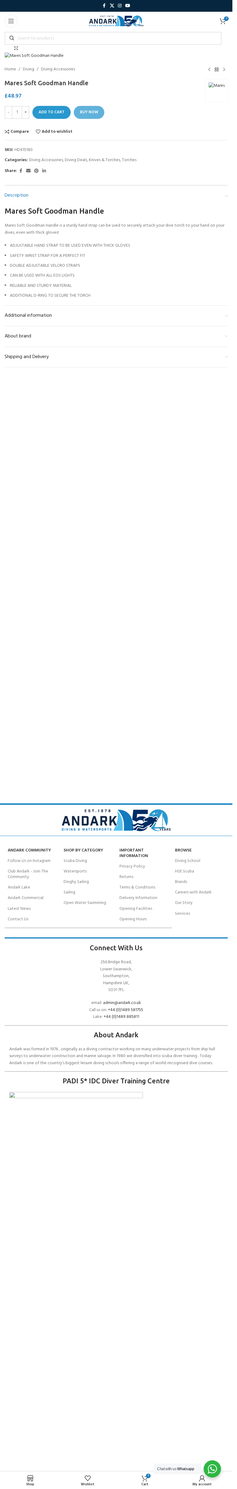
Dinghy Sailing (76, 881)
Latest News (19, 908)
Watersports (75, 871)
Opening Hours (133, 919)
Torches (129, 160)
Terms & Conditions (137, 887)
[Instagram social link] (119, 6)
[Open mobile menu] (11, 21)
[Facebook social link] (104, 6)
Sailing (69, 892)
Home (10, 69)
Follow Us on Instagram (29, 860)
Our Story (184, 902)
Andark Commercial (26, 897)
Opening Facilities (135, 908)
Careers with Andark (193, 892)
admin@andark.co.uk (122, 1002)
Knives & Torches (104, 160)
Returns (126, 876)
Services (182, 913)
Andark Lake (19, 887)
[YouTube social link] (127, 6)
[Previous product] (209, 69)
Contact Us (18, 919)
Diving (28, 69)
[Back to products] (216, 69)
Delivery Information (138, 897)
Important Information (133, 853)
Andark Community (29, 850)
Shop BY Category (83, 850)
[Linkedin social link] (44, 171)
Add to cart (51, 112)
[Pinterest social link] (36, 171)
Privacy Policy (132, 866)
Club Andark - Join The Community (28, 874)
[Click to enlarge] (16, 48)
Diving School (187, 860)
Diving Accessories (58, 69)
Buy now (89, 112)
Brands (181, 881)
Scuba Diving (75, 860)
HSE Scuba (184, 871)
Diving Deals (76, 160)
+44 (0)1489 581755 (125, 1010)
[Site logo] (116, 21)
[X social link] (112, 6)
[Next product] (224, 69)
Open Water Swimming (85, 902)
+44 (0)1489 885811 (121, 1016)
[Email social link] (28, 171)
